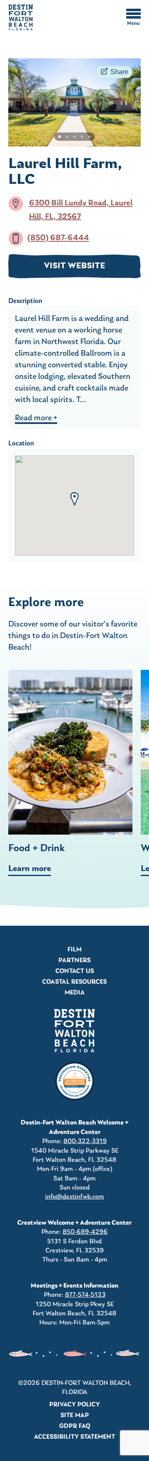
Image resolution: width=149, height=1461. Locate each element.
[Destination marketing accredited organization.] (74, 1081)
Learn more (29, 869)
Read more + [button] (36, 418)
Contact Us (74, 971)
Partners (74, 960)
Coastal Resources (74, 982)
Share (119, 71)
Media (75, 992)
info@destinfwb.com (74, 1197)
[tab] (59, 136)
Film (74, 949)
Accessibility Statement (74, 1437)
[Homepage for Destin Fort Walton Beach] (74, 1030)
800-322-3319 (85, 1141)
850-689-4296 (85, 1232)
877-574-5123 (85, 1295)
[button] (74, 498)
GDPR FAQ (74, 1426)
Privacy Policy (74, 1404)
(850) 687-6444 (58, 238)
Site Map (74, 1415)
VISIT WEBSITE (74, 266)
